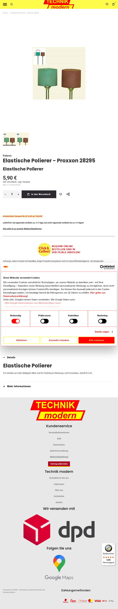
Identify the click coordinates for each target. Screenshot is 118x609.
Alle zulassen (96, 340)
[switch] (44, 321)
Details (11, 357)
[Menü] (113, 544)
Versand (26, 182)
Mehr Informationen (19, 386)
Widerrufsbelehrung (59, 457)
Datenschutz (59, 445)
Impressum (59, 484)
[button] (22, 139)
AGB (59, 438)
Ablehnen (21, 340)
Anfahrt (59, 502)
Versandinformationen (59, 432)
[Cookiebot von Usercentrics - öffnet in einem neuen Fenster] (102, 267)
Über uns (59, 490)
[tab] (59, 357)
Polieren (7, 155)
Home (5, 13)
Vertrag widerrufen (59, 464)
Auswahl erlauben (59, 340)
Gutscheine (59, 496)
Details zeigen (102, 332)
